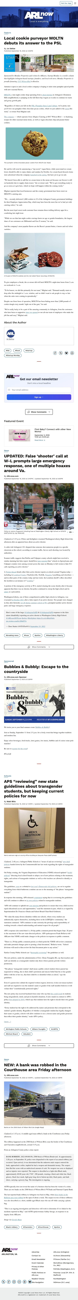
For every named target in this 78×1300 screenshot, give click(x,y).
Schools (7, 776)
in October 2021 (18, 600)
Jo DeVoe (11, 48)
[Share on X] (61, 353)
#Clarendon (27, 1227)
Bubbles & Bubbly (42, 727)
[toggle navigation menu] (75, 3)
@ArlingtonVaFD (46, 612)
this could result (56, 993)
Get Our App (66, 3)
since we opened (32, 312)
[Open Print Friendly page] (72, 353)
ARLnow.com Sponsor (17, 677)
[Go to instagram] (14, 1282)
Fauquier (48, 575)
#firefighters (32, 618)
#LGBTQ (54, 1029)
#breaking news (12, 635)
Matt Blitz (11, 801)
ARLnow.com (12, 476)
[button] (68, 532)
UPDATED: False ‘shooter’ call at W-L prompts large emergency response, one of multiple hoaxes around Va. (37, 463)
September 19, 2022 (37, 626)
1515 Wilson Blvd (24, 81)
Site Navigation (38, 1282)
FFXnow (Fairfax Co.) (61, 1259)
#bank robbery (11, 1227)
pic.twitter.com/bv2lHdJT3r (16, 621)
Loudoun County (19, 575)
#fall (7, 350)
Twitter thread (11, 572)
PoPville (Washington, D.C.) (64, 1269)
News (6, 450)
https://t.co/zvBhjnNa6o (46, 618)
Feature (7, 33)
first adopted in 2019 (16, 999)
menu (67, 108)
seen (17, 886)
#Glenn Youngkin (39, 1029)
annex (6, 591)
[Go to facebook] (9, 1282)
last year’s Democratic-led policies (43, 886)
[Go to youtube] (19, 1282)
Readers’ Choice (38, 1279)
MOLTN (7, 94)
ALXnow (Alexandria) (61, 1256)
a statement (38, 897)
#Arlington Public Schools (16, 1029)
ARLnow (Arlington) (61, 1252)
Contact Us (36, 1256)
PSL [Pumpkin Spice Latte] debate (44, 105)
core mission (34, 905)
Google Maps (17, 1219)
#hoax (26, 635)
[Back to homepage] (6, 3)
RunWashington (59, 1279)
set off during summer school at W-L (34, 602)
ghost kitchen (47, 94)
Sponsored (9, 661)
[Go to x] (3, 1282)
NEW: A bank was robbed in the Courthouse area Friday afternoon (37, 1067)
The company (9, 116)
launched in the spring (38, 175)
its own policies (32, 900)
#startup (28, 350)
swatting (30, 580)
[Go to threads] (24, 1282)
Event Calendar (38, 1263)
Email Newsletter (38, 1259)
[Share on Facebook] (55, 353)
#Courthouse (43, 1227)
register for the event (19, 748)
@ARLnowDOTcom (13, 618)
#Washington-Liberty (54, 635)
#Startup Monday (13, 355)
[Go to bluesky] (30, 1282)
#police (24, 618)
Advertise (35, 1252)
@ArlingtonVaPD (31, 612)
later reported (43, 561)
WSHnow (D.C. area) (61, 1282)
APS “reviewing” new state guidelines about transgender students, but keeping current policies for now (34, 788)
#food (17, 350)
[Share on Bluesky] (66, 353)
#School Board (12, 1034)
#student (27, 1034)
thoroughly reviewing (38, 952)
